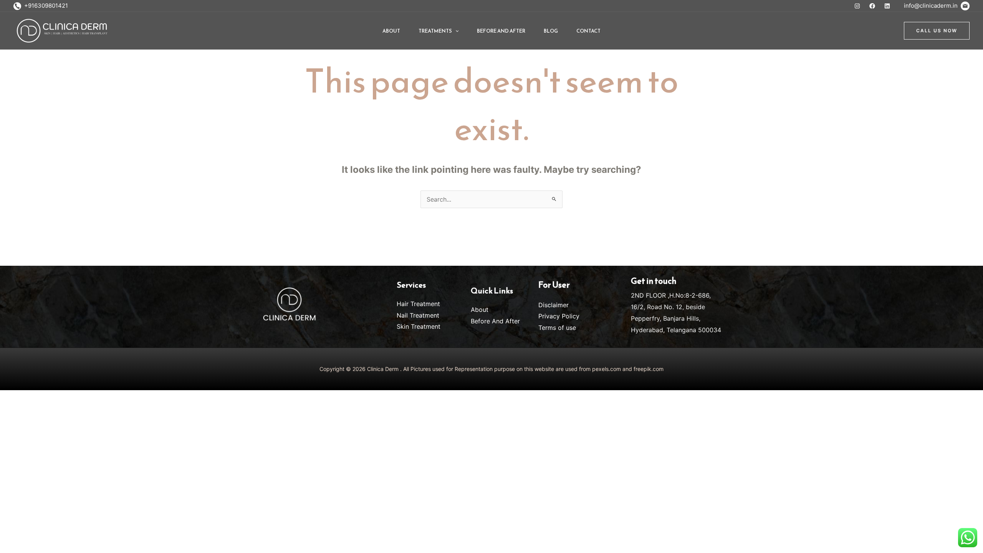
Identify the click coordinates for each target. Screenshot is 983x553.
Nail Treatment (418, 315)
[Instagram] (857, 6)
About (391, 31)
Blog (551, 31)
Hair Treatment (418, 304)
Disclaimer (553, 305)
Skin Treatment (418, 326)
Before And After (501, 31)
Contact (588, 31)
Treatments (435, 31)
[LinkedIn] (887, 6)
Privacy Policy (558, 316)
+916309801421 (44, 5)
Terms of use (557, 327)
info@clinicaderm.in (932, 5)
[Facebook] (872, 6)
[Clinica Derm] (61, 30)
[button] (455, 31)
